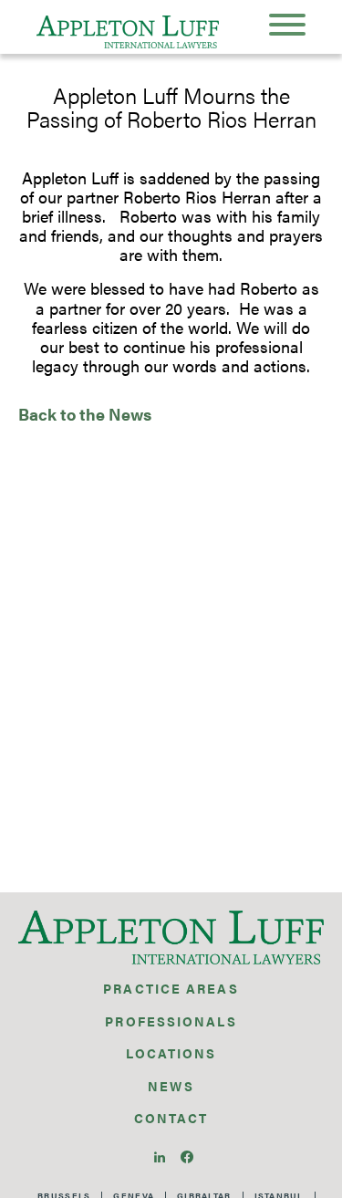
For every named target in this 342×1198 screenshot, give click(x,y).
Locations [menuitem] (171, 1053)
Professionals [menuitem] (170, 1021)
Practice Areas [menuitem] (170, 988)
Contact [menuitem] (171, 1118)
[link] (161, 1154)
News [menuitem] (170, 1086)
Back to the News (84, 413)
